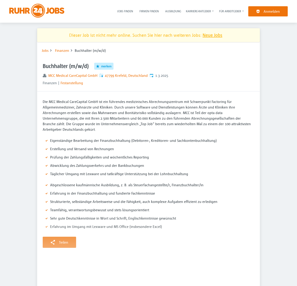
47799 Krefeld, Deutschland (126, 75)
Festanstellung (72, 83)
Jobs (45, 50)
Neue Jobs (212, 35)
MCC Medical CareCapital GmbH (72, 75)
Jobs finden (125, 11)
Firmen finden (149, 11)
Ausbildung (173, 11)
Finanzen (62, 50)
